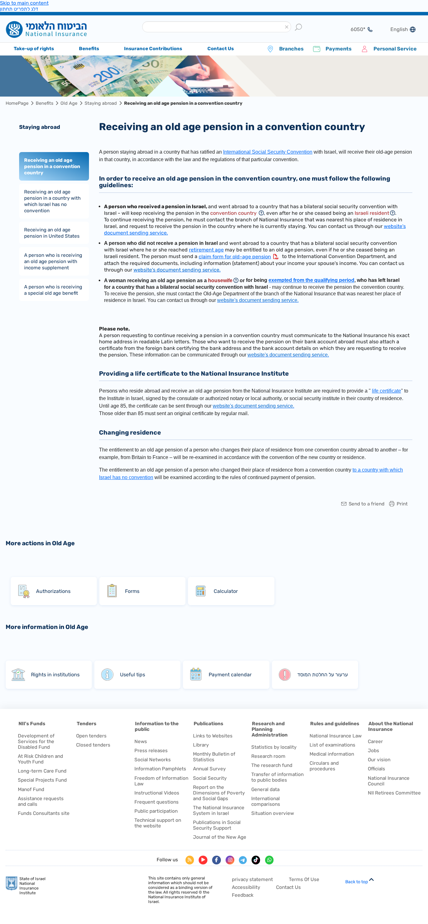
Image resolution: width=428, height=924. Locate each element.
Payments (339, 49)
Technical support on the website (157, 823)
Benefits (44, 103)
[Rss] (189, 860)
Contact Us (288, 887)
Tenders (87, 723)
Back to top (356, 881)
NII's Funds (31, 723)
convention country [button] (234, 213)
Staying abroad (101, 103)
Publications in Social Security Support (217, 825)
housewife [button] (220, 280)
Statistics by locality (273, 747)
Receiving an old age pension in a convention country (52, 166)
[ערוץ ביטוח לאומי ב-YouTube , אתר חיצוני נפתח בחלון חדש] (203, 860)
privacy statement (252, 879)
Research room (268, 756)
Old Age (68, 103)
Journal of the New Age (219, 837)
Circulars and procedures (324, 766)
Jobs (373, 750)
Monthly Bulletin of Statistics (214, 757)
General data (265, 789)
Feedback (242, 895)
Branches (291, 49)
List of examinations (332, 745)
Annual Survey (209, 769)
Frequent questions (156, 802)
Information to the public (157, 726)
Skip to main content (24, 3)
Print (402, 504)
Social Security (210, 778)
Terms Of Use (304, 879)
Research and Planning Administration (270, 729)
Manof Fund (31, 789)
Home (56, 29)
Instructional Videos (156, 793)
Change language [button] (396, 29)
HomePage (17, 103)
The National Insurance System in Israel (218, 810)
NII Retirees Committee (394, 793)
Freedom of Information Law (161, 781)
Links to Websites (212, 736)
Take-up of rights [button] (34, 48)
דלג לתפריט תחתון (19, 9)
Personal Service (395, 49)
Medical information (332, 754)
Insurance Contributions (153, 48)
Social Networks (152, 760)
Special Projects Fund (42, 780)
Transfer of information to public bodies (277, 777)
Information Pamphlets (160, 769)
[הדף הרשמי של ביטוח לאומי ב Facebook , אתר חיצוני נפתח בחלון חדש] (216, 860)
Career (375, 741)
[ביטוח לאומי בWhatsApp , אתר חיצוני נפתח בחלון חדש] (269, 860)
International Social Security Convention (267, 152)
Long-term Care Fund (42, 771)
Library (201, 745)
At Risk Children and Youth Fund (40, 759)
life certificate (386, 390)
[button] (286, 27)
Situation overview (272, 813)
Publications (208, 723)
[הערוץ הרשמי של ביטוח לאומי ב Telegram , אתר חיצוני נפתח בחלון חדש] (243, 860)
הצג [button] (354, 29)
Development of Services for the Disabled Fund (36, 741)
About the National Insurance (390, 726)
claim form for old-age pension (235, 257)
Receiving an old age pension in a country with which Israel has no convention (52, 201)
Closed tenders (93, 745)
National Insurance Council (389, 781)
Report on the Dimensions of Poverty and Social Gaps (219, 792)
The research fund (271, 765)
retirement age (206, 250)
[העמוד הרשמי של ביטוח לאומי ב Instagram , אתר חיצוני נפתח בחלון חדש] (230, 860)
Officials (376, 769)
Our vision (379, 760)
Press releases (151, 750)
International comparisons (265, 801)
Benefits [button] (89, 48)
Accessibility (246, 887)
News (140, 741)
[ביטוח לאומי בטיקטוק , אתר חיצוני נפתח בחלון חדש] (256, 860)
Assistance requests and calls (41, 801)
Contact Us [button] (220, 48)
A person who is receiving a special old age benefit (53, 290)
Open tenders (91, 736)
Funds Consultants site (44, 813)
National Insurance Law (336, 736)
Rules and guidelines (334, 723)
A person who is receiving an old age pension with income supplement (53, 261)
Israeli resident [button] (372, 213)
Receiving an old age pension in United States (52, 233)
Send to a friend (366, 504)
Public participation (156, 811)
